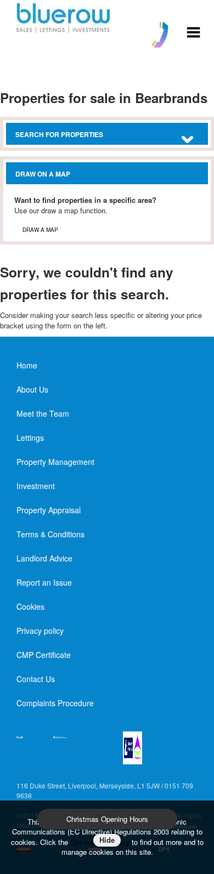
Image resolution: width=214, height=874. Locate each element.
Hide (107, 840)
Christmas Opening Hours (107, 819)
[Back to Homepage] (193, 31)
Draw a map (40, 230)
